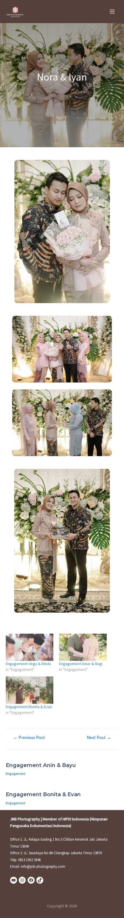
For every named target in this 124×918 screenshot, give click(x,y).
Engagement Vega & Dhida (28, 663)
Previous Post (29, 737)
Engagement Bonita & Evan (29, 706)
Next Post (99, 737)
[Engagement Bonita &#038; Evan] (29, 690)
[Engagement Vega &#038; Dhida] (29, 647)
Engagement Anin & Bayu (41, 765)
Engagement (15, 773)
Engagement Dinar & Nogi (81, 663)
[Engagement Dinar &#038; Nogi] (83, 647)
